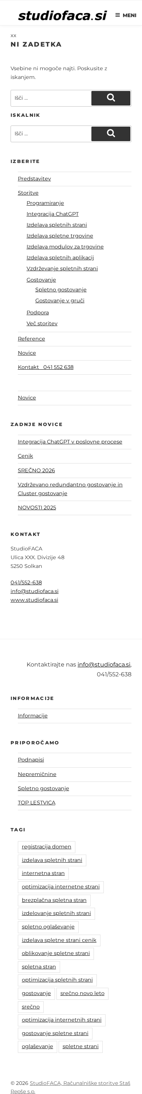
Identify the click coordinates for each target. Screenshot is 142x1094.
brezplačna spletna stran (54, 900)
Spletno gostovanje (61, 289)
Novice (27, 353)
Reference (31, 338)
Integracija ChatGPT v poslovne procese (70, 441)
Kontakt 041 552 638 (46, 367)
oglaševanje (37, 1046)
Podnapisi (31, 759)
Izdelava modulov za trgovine (65, 246)
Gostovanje (41, 280)
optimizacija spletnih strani (57, 979)
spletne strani (81, 1046)
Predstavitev (34, 178)
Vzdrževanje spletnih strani (62, 268)
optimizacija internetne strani (61, 886)
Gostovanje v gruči (59, 300)
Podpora (38, 312)
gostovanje (36, 993)
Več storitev (42, 323)
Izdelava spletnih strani (57, 225)
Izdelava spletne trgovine (60, 235)
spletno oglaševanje (48, 926)
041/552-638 (26, 582)
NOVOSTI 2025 (37, 507)
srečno (31, 1006)
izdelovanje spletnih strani (56, 913)
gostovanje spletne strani (55, 1033)
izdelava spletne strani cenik (59, 940)
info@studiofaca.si (35, 591)
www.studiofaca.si (34, 600)
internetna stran (43, 873)
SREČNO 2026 (36, 470)
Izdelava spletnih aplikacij (60, 257)
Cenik (25, 456)
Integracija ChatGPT (53, 214)
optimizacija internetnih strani (62, 1020)
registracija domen (46, 846)
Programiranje (45, 203)
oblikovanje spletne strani (56, 953)
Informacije (33, 715)
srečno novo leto (82, 993)
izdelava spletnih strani (52, 860)
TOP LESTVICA (36, 802)
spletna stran (39, 966)
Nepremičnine (37, 774)
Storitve (28, 193)
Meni (130, 15)
